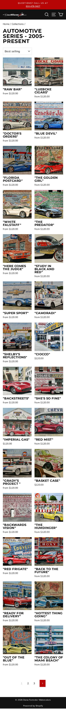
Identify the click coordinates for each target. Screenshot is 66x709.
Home (6, 23)
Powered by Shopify (33, 705)
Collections (18, 23)
